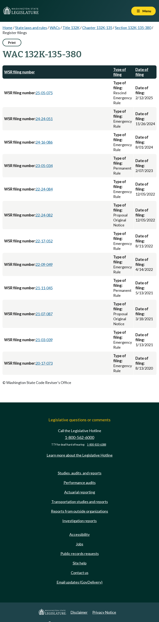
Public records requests (79, 553)
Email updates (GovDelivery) (79, 582)
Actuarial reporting (79, 492)
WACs (55, 27)
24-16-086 (44, 142)
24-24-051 (44, 118)
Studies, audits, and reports (79, 473)
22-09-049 (44, 264)
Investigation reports (79, 520)
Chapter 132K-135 (97, 27)
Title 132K (71, 27)
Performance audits (80, 482)
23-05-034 (44, 165)
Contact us (79, 572)
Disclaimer (79, 612)
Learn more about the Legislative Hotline (80, 455)
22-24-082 (44, 215)
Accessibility (79, 534)
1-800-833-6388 (96, 444)
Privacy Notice (104, 612)
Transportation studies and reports (79, 501)
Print (12, 42)
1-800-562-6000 (79, 437)
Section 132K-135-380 (133, 27)
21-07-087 (44, 314)
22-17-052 (44, 241)
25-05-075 (44, 92)
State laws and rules (31, 27)
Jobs (79, 544)
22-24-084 (44, 189)
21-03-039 (44, 339)
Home (7, 27)
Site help (80, 563)
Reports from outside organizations (79, 511)
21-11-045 (44, 288)
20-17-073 (44, 363)
